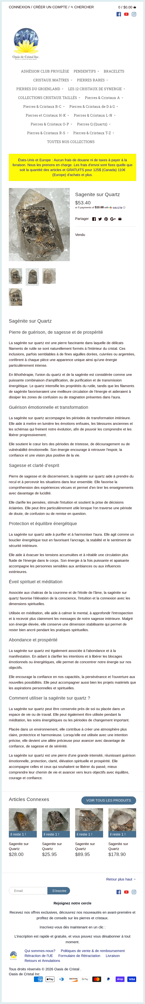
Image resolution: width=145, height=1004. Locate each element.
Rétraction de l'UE (39, 956)
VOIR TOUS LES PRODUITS (108, 800)
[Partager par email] (120, 218)
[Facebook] (119, 14)
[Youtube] (126, 14)
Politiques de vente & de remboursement (93, 951)
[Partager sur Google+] (113, 218)
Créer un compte (50, 7)
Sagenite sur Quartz (19, 846)
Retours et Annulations (42, 961)
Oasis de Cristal (67, 969)
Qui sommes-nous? (40, 951)
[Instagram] (134, 14)
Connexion (19, 7)
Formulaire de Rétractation (79, 956)
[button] (105, 207)
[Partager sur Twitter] (100, 218)
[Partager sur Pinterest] (106, 218)
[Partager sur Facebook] (94, 218)
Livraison (113, 956)
